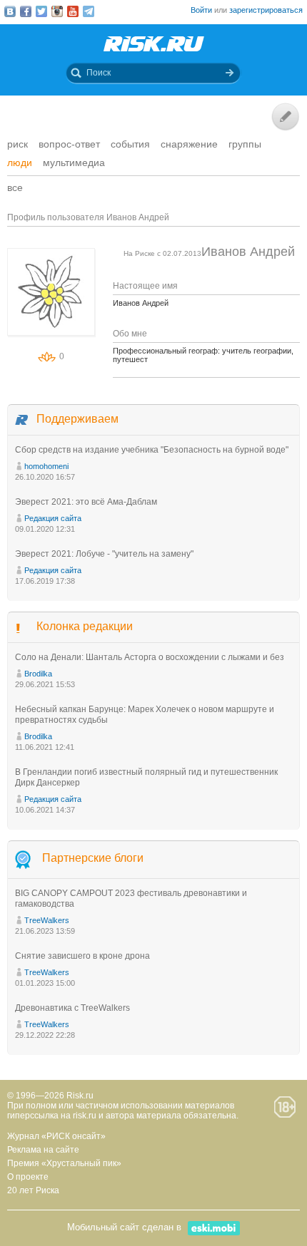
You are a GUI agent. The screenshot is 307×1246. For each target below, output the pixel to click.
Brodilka (38, 673)
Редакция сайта (52, 518)
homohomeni (46, 466)
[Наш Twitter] (41, 11)
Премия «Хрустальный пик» (64, 1163)
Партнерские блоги (93, 858)
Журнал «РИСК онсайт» (56, 1136)
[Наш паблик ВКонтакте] (10, 11)
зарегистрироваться (266, 10)
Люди (19, 162)
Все (15, 187)
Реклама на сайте (43, 1150)
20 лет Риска (33, 1190)
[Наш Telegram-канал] (88, 11)
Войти (201, 10)
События (130, 144)
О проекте (28, 1177)
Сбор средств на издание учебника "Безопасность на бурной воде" (151, 450)
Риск (17, 144)
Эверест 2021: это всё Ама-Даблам (86, 502)
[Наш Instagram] (57, 11)
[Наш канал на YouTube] (73, 11)
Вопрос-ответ (69, 144)
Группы (244, 144)
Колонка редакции (84, 626)
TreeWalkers (46, 920)
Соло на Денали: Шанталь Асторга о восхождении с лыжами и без (149, 657)
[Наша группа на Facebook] (25, 11)
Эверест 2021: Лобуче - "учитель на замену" (104, 554)
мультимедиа (74, 162)
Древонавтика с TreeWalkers (72, 1008)
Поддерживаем (77, 419)
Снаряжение (189, 144)
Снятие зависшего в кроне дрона (82, 956)
